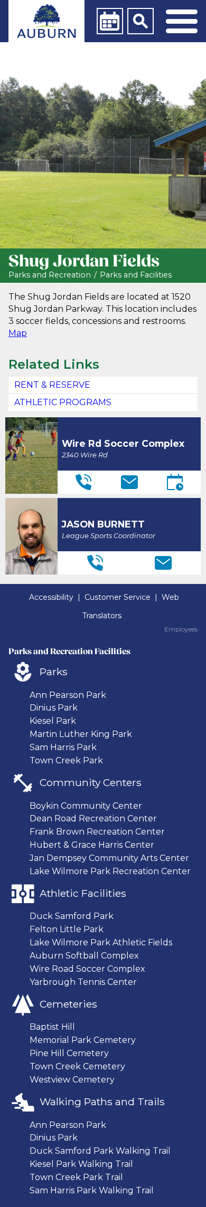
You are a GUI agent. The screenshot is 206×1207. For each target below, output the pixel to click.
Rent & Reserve (52, 385)
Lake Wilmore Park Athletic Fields (101, 942)
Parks (54, 671)
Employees (181, 629)
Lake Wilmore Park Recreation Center (110, 871)
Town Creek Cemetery (77, 1066)
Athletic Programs (62, 402)
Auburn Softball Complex (84, 956)
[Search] (140, 21)
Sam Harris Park (63, 747)
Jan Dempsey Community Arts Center (109, 858)
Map (17, 333)
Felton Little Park (67, 929)
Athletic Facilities (83, 893)
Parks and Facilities (136, 275)
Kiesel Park (53, 721)
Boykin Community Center (86, 806)
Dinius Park (54, 708)
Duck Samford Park (72, 916)
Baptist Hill (52, 1027)
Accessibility (51, 597)
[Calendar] (110, 21)
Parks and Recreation (49, 275)
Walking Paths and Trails (102, 1101)
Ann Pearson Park (68, 695)
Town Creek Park (66, 760)
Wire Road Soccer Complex (87, 969)
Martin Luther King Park (81, 734)
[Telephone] (83, 482)
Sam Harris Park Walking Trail (92, 1190)
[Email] (129, 482)
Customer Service (118, 597)
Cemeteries (68, 1004)
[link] (46, 21)
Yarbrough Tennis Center (83, 982)
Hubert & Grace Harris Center (92, 845)
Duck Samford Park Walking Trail (100, 1151)
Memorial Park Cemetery (83, 1040)
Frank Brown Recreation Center (97, 832)
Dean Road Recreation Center (93, 818)
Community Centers (91, 782)
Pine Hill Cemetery (69, 1053)
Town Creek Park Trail (76, 1177)
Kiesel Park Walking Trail (81, 1164)
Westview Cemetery (72, 1080)
